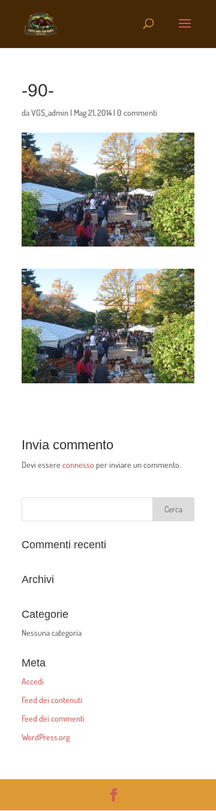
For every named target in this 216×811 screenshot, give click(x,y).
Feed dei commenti (53, 718)
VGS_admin (49, 112)
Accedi (33, 681)
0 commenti (137, 112)
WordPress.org (46, 737)
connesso (78, 464)
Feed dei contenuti (52, 700)
